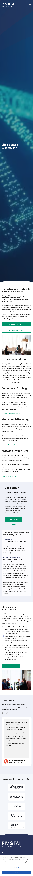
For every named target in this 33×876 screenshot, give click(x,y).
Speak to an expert (10, 666)
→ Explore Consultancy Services (11, 413)
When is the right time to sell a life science (18, 761)
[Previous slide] (3, 713)
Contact (14, 525)
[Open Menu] (30, 5)
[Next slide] (7, 713)
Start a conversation (16, 324)
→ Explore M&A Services (9, 476)
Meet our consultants (16, 331)
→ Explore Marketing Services (10, 445)
